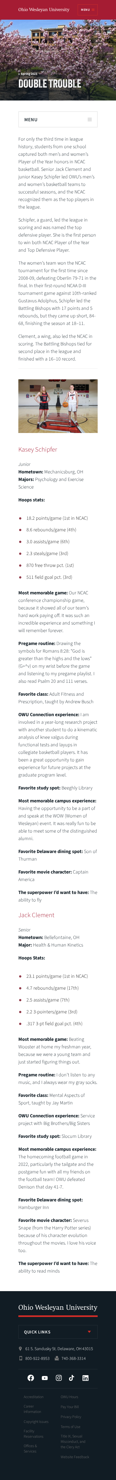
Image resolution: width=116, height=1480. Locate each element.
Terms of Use (70, 1427)
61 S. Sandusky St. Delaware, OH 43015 (59, 1349)
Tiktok (71, 1378)
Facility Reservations (33, 1434)
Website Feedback (75, 1457)
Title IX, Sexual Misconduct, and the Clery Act (73, 1442)
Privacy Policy (71, 1417)
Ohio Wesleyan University (44, 10)
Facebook (31, 1378)
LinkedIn (85, 1378)
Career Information (32, 1409)
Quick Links (37, 1332)
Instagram (59, 1378)
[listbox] (58, 1332)
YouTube (45, 1378)
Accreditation (33, 1397)
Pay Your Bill (70, 1407)
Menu (85, 10)
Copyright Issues (36, 1421)
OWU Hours (69, 1397)
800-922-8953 (37, 1358)
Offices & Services (30, 1448)
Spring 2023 (29, 74)
